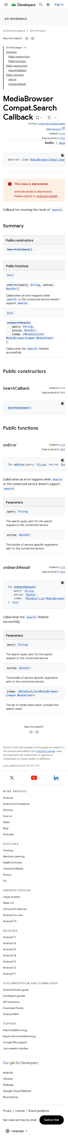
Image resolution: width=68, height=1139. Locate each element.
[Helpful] (27, 38)
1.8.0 (62, 138)
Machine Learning (14, 856)
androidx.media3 (47, 196)
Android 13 (9, 961)
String (35, 285)
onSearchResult (18, 323)
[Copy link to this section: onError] (20, 445)
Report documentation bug (19, 1036)
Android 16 (9, 943)
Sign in (58, 4)
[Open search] (41, 4)
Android (8, 797)
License (20, 1110)
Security (8, 810)
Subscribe (51, 1120)
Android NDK (11, 1014)
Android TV (9, 921)
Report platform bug (15, 1030)
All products (10, 1097)
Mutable (30, 334)
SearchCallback (18, 249)
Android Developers (14, 30)
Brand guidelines (39, 1110)
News (6, 822)
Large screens (11, 896)
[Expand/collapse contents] (25, 47)
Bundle (11, 288)
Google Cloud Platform (17, 1091)
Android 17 (9, 937)
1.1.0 (62, 133)
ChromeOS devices (14, 909)
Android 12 (9, 967)
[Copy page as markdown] (49, 117)
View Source (53, 129)
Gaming (8, 850)
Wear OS (8, 903)
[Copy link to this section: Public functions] (42, 428)
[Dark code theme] (62, 155)
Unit (10, 275)
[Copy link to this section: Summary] (27, 226)
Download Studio (13, 1008)
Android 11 (9, 973)
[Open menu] (6, 4)
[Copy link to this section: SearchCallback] (33, 388)
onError (12, 285)
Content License (45, 751)
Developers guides (14, 996)
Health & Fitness (12, 862)
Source (7, 816)
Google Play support (15, 1042)
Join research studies (15, 1048)
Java (62, 143)
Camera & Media (13, 868)
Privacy (7, 874)
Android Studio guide (16, 989)
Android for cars (13, 915)
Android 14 (9, 955)
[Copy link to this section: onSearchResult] (34, 568)
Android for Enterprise (16, 804)
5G (5, 880)
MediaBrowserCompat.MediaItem (28, 338)
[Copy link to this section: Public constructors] (50, 371)
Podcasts (8, 834)
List (40, 334)
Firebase (8, 1085)
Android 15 (9, 949)
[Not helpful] (32, 38)
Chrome (8, 1079)
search (57, 210)
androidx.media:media (52, 123)
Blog (5, 828)
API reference (16, 19)
